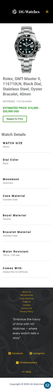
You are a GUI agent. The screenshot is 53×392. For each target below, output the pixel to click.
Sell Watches (26, 295)
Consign (26, 305)
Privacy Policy (26, 311)
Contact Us (26, 308)
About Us (26, 291)
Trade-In (26, 301)
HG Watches (29, 11)
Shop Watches (26, 298)
